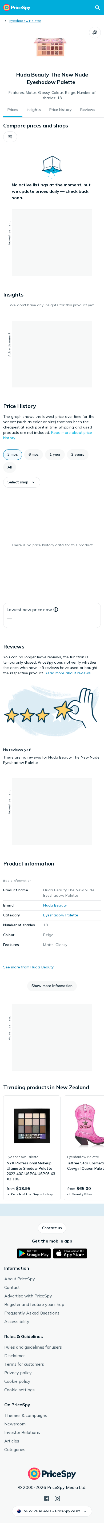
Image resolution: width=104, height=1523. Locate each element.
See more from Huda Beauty (28, 967)
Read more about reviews (68, 673)
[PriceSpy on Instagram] (57, 1498)
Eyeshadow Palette (25, 21)
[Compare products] (95, 32)
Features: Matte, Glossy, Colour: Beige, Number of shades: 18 (52, 95)
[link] (32, 1147)
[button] (10, 136)
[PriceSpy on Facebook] (46, 1498)
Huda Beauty (55, 905)
